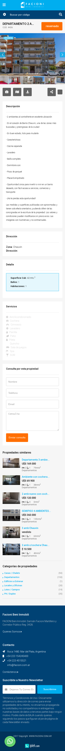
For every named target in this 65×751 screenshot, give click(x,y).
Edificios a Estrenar (13, 581)
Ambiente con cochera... (36, 476)
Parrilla (13, 332)
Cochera (14, 320)
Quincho (14, 343)
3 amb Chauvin (30, 528)
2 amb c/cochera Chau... (35, 545)
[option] (32, 54)
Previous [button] (2, 54)
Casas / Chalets (12, 573)
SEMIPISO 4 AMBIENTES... (36, 511)
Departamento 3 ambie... (36, 459)
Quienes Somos (12, 631)
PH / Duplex (10, 594)
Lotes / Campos (12, 589)
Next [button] (62, 54)
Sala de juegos (18, 347)
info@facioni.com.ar (18, 665)
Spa (11, 351)
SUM (12, 355)
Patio (13, 336)
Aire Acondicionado (20, 317)
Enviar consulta (17, 437)
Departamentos (11, 577)
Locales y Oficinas (13, 585)
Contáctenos (10, 672)
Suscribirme (49, 689)
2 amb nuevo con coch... (35, 493)
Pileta (12, 339)
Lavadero (14, 328)
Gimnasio (15, 324)
